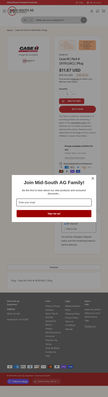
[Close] (92, 178)
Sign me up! (54, 213)
